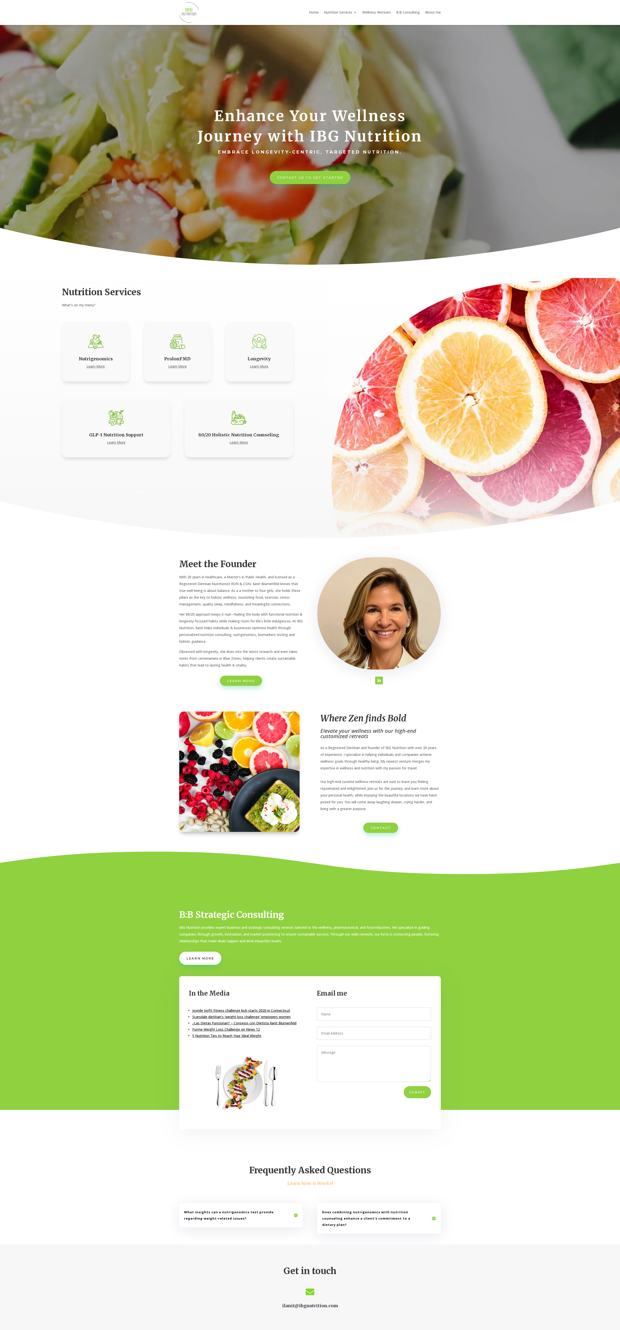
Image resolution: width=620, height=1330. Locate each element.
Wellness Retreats (376, 12)
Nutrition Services (338, 12)
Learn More (241, 681)
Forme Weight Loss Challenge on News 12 (226, 1029)
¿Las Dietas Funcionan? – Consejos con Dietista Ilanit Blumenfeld (244, 1023)
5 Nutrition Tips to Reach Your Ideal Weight (226, 1035)
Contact (381, 828)
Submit (417, 1092)
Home (314, 12)
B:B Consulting (408, 12)
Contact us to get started (310, 177)
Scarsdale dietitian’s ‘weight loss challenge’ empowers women (241, 1016)
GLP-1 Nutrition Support (116, 435)
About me (433, 12)
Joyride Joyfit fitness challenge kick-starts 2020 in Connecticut (241, 1010)
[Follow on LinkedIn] (379, 680)
